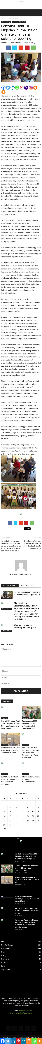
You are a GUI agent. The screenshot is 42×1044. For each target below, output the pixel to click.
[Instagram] (31, 88)
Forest (3, 962)
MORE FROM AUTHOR (28, 586)
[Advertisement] (21, 5)
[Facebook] (3, 88)
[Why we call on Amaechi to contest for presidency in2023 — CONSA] (31, 768)
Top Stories (5, 969)
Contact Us (35, 1037)
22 (38, 816)
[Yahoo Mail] (26, 88)
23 (4, 820)
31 (10, 825)
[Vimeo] (21, 1028)
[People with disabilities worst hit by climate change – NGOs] (7, 595)
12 (22, 811)
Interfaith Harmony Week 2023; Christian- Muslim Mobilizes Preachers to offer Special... (26, 856)
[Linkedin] (12, 88)
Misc (3, 941)
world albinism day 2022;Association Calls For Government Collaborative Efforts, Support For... (31, 753)
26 (22, 820)
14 (33, 811)
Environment (16, 22)
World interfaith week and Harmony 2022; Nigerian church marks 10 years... (27, 899)
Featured (4, 718)
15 (38, 811)
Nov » (5, 828)
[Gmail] (22, 88)
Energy (3, 955)
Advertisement (24, 1037)
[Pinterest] (18, 1041)
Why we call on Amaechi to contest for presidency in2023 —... (31, 779)
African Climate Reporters (12, 42)
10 (10, 811)
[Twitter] (8, 88)
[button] (38, 12)
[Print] (35, 88)
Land (3, 966)
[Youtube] (33, 1028)
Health (24, 22)
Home (3, 18)
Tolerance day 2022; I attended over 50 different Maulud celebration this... (26, 868)
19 (22, 816)
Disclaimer (6, 1037)
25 (16, 820)
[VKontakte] (27, 1028)
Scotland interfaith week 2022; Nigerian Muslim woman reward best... (10, 750)
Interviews (5, 959)
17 (10, 816)
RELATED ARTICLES (10, 586)
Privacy (15, 1037)
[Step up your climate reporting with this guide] (7, 628)
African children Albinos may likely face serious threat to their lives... (27, 910)
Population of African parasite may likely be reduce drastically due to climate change (31, 544)
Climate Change (6, 22)
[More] (3, 92)
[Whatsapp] (17, 88)
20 (28, 816)
